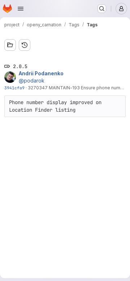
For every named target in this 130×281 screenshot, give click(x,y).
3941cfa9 (14, 87)
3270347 (38, 87)
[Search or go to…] (102, 8)
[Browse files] (10, 45)
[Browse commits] (24, 45)
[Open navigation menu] (20, 8)
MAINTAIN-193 (64, 87)
